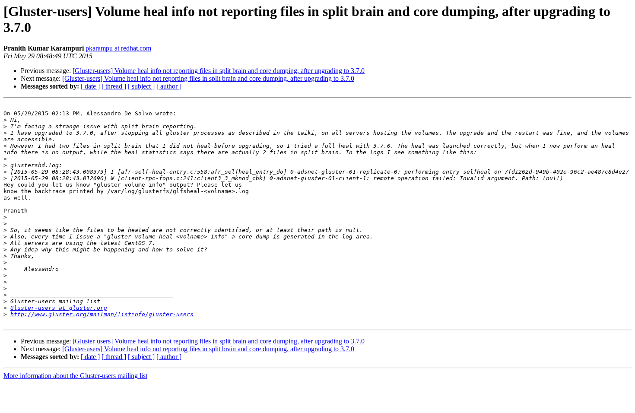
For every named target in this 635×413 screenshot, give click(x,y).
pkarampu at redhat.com (118, 48)
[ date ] (90, 86)
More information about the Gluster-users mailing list (75, 375)
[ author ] (168, 86)
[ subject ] (141, 86)
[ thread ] (114, 86)
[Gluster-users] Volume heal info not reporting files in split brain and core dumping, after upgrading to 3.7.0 (219, 70)
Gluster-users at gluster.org (58, 308)
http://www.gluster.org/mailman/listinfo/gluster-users (102, 314)
